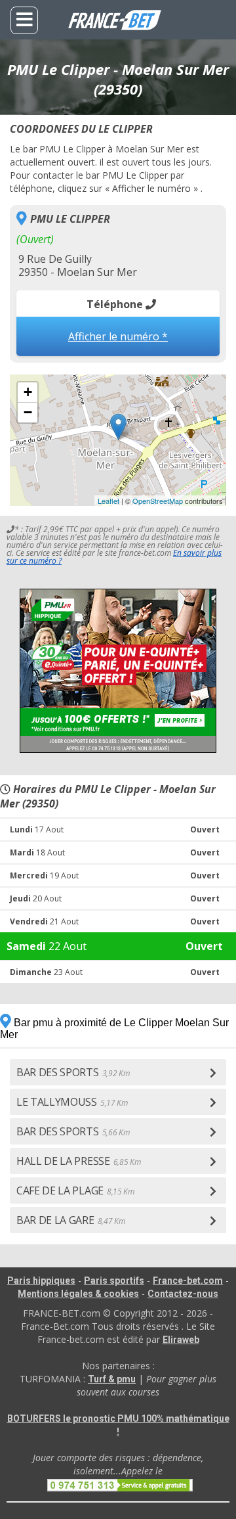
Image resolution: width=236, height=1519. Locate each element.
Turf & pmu (112, 1379)
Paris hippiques (41, 1280)
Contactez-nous (183, 1293)
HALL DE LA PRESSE (78, 1161)
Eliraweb (181, 1339)
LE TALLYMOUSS (72, 1102)
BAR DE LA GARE (70, 1220)
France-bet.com (188, 1280)
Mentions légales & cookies (78, 1293)
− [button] (28, 412)
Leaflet (108, 500)
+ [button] (28, 392)
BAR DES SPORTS (72, 1072)
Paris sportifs (114, 1280)
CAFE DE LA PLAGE (75, 1190)
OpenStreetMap (157, 500)
